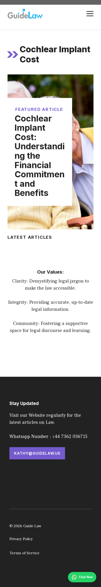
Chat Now (86, 577)
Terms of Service (24, 553)
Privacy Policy (21, 539)
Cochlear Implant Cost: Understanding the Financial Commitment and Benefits (40, 155)
